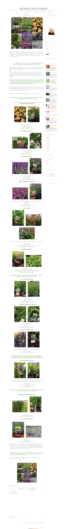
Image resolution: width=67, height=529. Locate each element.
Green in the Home (35, 12)
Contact (20, 12)
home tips (48, 161)
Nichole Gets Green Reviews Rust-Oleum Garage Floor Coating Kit (53, 126)
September (48, 146)
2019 (47, 136)
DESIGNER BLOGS (36, 528)
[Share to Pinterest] (34, 489)
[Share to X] (32, 489)
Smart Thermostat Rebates (53, 104)
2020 (47, 135)
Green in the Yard (27, 12)
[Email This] (30, 489)
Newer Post (11, 515)
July (47, 148)
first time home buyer (49, 159)
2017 (47, 139)
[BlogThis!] (31, 489)
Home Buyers (49, 12)
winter (47, 163)
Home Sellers (43, 12)
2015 (47, 141)
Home (16, 12)
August (48, 147)
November (48, 144)
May (47, 151)
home (47, 160)
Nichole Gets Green (33, 8)
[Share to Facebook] (33, 489)
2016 (47, 140)
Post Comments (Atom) (16, 517)
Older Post (42, 515)
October (48, 145)
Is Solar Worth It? (52, 79)
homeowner (48, 162)
